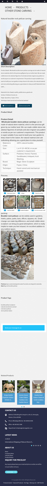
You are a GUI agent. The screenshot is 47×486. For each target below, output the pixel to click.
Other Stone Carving (18, 10)
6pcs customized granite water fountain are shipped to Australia (24, 284)
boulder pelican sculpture (8, 305)
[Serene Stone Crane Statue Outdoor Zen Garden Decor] (23, 386)
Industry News (9, 455)
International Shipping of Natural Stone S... (19, 442)
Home (8, 7)
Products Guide (7, 483)
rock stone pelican (6, 309)
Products (22, 7)
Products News (9, 457)
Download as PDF (25, 105)
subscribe (10, 472)
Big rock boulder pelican (10, 286)
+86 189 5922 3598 (17, 424)
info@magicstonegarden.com (24, 428)
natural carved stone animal (8, 307)
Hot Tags (26, 483)
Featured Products (18, 483)
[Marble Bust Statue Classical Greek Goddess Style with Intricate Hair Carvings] (38, 386)
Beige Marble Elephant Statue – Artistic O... (8, 397)
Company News (9, 453)
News (6, 451)
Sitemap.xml (33, 483)
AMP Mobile (40, 483)
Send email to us (8, 105)
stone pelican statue (6, 311)
